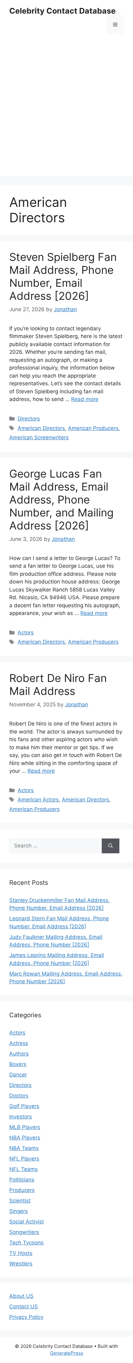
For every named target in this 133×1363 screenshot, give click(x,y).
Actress (18, 1043)
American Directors (41, 428)
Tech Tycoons (26, 1243)
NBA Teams (24, 1148)
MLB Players (24, 1127)
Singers (18, 1211)
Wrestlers (20, 1264)
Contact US (23, 1306)
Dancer (18, 1075)
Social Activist (26, 1222)
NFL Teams (23, 1169)
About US (21, 1296)
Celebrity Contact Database (62, 10)
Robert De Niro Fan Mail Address (58, 684)
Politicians (21, 1180)
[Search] (110, 845)
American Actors (38, 799)
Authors (19, 1054)
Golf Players (24, 1106)
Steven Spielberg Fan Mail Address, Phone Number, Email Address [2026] (63, 276)
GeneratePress (66, 1353)
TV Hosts (20, 1253)
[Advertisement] (66, 109)
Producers (22, 1190)
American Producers (93, 428)
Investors (20, 1117)
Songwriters (24, 1232)
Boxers (17, 1064)
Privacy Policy (26, 1317)
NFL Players (24, 1159)
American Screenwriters (39, 437)
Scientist (20, 1201)
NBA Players (24, 1138)
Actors (26, 632)
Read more (84, 399)
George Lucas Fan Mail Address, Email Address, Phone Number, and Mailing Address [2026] (61, 499)
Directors (29, 419)
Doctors (18, 1096)
